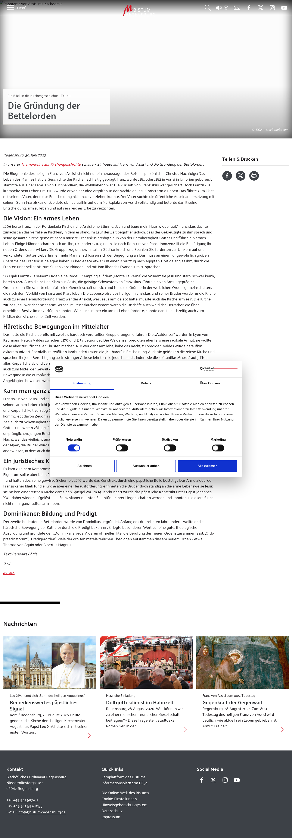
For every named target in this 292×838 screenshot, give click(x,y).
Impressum (111, 817)
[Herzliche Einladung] (146, 662)
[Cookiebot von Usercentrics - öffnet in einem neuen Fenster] (218, 369)
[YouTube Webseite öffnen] (284, 7)
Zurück (9, 572)
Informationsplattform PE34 (124, 783)
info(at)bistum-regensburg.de (42, 812)
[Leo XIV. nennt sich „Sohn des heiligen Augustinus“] (49, 662)
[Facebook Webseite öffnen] (249, 8)
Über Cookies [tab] (210, 383)
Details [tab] (146, 383)
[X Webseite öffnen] (260, 8)
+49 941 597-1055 (28, 806)
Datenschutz (112, 811)
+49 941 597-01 (25, 800)
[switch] (122, 448)
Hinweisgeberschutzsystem (124, 805)
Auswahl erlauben (146, 466)
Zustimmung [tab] (81, 383)
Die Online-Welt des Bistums (125, 793)
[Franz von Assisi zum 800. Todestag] (242, 662)
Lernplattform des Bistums (123, 777)
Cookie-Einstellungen (119, 799)
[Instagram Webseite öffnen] (272, 8)
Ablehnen (84, 466)
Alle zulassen (207, 466)
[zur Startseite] (117, 10)
